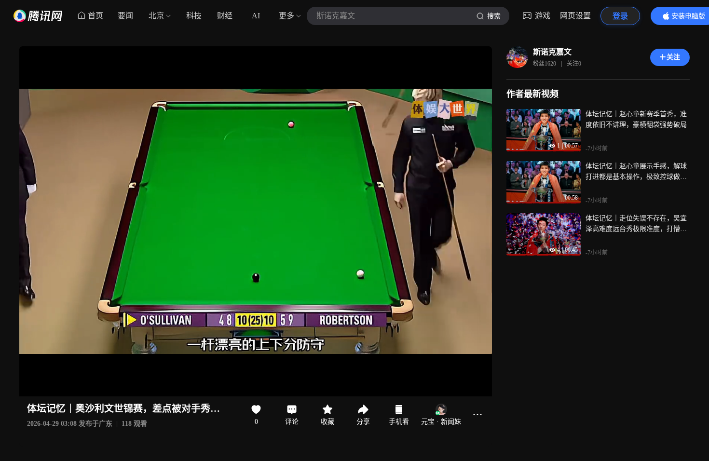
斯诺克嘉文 (552, 52)
